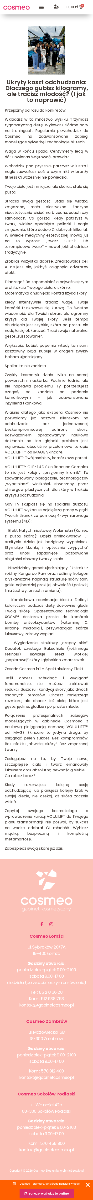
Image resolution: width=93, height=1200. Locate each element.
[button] (41, 7)
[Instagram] (51, 924)
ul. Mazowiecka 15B (46, 1032)
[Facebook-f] (42, 924)
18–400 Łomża (46, 953)
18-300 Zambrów (46, 1039)
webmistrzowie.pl (72, 1170)
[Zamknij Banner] (88, 1185)
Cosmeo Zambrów (46, 1021)
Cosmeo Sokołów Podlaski (46, 1094)
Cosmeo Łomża (47, 936)
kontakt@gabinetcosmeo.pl (46, 1005)
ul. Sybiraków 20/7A (47, 947)
